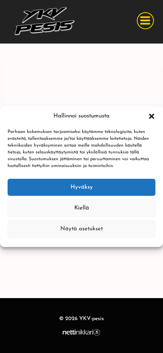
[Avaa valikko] (145, 20)
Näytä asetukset (81, 229)
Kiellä (81, 208)
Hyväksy (82, 187)
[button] (151, 116)
